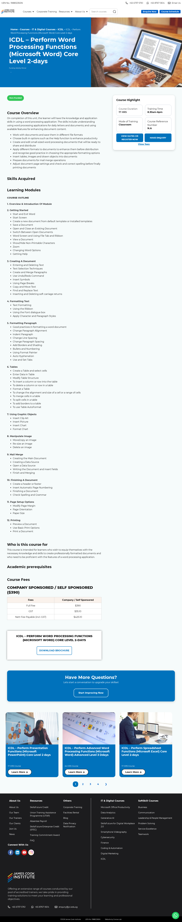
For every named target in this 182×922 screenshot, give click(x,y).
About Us (13, 807)
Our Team (14, 812)
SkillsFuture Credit (39, 807)
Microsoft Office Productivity (115, 807)
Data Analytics (108, 812)
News (12, 834)
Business (142, 807)
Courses (25, 29)
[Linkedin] (17, 852)
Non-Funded (15, 98)
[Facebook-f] (11, 852)
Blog (65, 818)
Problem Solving (146, 823)
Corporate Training (72, 807)
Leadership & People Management (155, 818)
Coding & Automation (112, 848)
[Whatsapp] (175, 915)
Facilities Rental (71, 812)
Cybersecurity (108, 837)
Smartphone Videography (114, 832)
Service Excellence (147, 829)
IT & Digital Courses (43, 29)
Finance (105, 842)
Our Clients (14, 823)
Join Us (12, 829)
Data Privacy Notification (69, 825)
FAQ (32, 840)
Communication (146, 812)
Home (14, 29)
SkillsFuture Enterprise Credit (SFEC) (44, 828)
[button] (29, 11)
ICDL (60, 29)
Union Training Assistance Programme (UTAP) (43, 814)
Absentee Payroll (38, 821)
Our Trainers (15, 818)
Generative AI (107, 818)
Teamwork (143, 834)
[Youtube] (24, 852)
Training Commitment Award (45, 835)
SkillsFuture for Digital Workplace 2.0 (118, 825)
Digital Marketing (109, 853)
